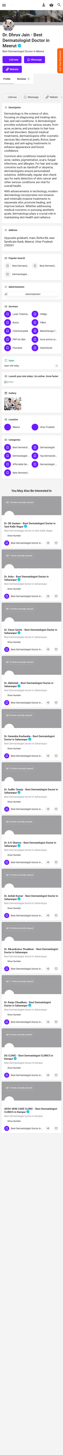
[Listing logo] (8, 25)
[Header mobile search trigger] (59, 5)
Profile (6, 79)
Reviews (23, 79)
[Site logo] (12, 5)
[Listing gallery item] (12, 403)
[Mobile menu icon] (4, 5)
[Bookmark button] (56, 543)
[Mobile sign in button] (43, 5)
